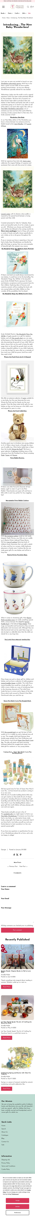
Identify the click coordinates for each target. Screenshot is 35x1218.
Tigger (7, 455)
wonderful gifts (8, 814)
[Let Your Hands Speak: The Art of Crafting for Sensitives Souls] (17, 1007)
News (8, 17)
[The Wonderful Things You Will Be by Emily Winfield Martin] (17, 263)
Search (3, 1129)
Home (3, 17)
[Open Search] (28, 7)
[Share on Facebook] (14, 855)
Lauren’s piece (5, 214)
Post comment (17, 930)
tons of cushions (12, 542)
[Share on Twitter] (17, 855)
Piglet (2, 455)
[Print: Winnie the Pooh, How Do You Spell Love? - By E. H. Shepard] (17, 379)
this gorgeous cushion (11, 536)
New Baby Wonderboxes (9, 816)
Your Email (5, 898)
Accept (17, 1200)
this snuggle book (10, 732)
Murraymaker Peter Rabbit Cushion (17, 500)
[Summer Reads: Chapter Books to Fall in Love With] (17, 956)
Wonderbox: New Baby (17, 117)
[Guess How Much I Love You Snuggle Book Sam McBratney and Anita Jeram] (17, 717)
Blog (2, 1138)
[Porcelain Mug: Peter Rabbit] (17, 587)
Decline (17, 1206)
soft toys (15, 451)
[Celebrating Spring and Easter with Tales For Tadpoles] (17, 1058)
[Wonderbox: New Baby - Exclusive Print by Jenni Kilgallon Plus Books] (17, 143)
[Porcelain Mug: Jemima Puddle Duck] (17, 615)
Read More (6, 987)
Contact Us (5, 1141)
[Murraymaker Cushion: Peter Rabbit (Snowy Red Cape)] (17, 518)
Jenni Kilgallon (18, 124)
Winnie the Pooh (17, 449)
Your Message (6, 908)
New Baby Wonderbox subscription (12, 108)
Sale (2, 1145)
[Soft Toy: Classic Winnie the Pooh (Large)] (17, 427)
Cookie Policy (5, 1169)
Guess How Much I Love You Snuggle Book (17, 701)
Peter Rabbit (23, 624)
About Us (4, 1132)
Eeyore (15, 455)
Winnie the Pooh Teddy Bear (17, 411)
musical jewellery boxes (8, 683)
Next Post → (23, 866)
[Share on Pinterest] (20, 855)
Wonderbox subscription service (11, 83)
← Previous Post (12, 866)
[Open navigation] (5, 6)
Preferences (17, 1212)
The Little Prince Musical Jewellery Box (17, 639)
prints (24, 398)
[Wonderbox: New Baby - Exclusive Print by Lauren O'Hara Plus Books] (17, 189)
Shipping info (5, 1160)
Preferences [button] (15, 1194)
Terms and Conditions (8, 1166)
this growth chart (17, 338)
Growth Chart (17, 293)
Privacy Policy (5, 1163)
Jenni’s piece (27, 161)
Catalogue (4, 1135)
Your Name (5, 889)
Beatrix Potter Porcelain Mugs (17, 555)
